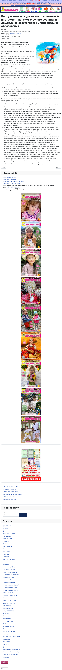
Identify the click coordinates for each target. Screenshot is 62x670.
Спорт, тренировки (9, 559)
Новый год (6, 564)
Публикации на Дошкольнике (12, 494)
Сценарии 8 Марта (9, 569)
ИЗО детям (6, 641)
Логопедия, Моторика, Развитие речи (15, 652)
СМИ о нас (6, 657)
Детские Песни (7, 538)
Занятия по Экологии (9, 580)
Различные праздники (10, 572)
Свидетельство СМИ (9, 499)
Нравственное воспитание (11, 636)
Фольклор (6, 613)
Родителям (6, 562)
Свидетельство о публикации (12, 502)
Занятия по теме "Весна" (10, 590)
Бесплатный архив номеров (12, 183)
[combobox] (11, 515)
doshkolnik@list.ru (13, 187)
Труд (4, 623)
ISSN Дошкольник (8, 497)
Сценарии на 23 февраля (11, 567)
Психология (6, 549)
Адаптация (6, 644)
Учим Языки (6, 541)
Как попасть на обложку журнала (13, 181)
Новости (5, 544)
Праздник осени (8, 608)
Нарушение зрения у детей (11, 649)
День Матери (7, 605)
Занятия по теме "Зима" (10, 587)
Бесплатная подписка (9, 177)
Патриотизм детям (9, 631)
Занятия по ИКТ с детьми (11, 574)
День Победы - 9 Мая (9, 600)
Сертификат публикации (10, 491)
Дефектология (7, 647)
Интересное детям (9, 533)
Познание (6, 616)
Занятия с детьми (8, 577)
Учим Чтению (7, 618)
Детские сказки (8, 531)
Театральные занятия (9, 598)
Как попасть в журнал (10, 489)
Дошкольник (7, 526)
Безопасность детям (9, 634)
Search (5, 512)
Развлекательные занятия (11, 595)
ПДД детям (6, 639)
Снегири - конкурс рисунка (11, 486)
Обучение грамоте (8, 621)
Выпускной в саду (8, 611)
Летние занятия (8, 593)
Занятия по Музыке (9, 582)
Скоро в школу (7, 546)
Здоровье (6, 556)
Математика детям (9, 629)
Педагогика (6, 551)
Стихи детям (7, 536)
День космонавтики (9, 603)
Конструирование (8, 626)
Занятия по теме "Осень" (11, 585)
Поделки (5, 528)
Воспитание (6, 554)
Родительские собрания (10, 654)
